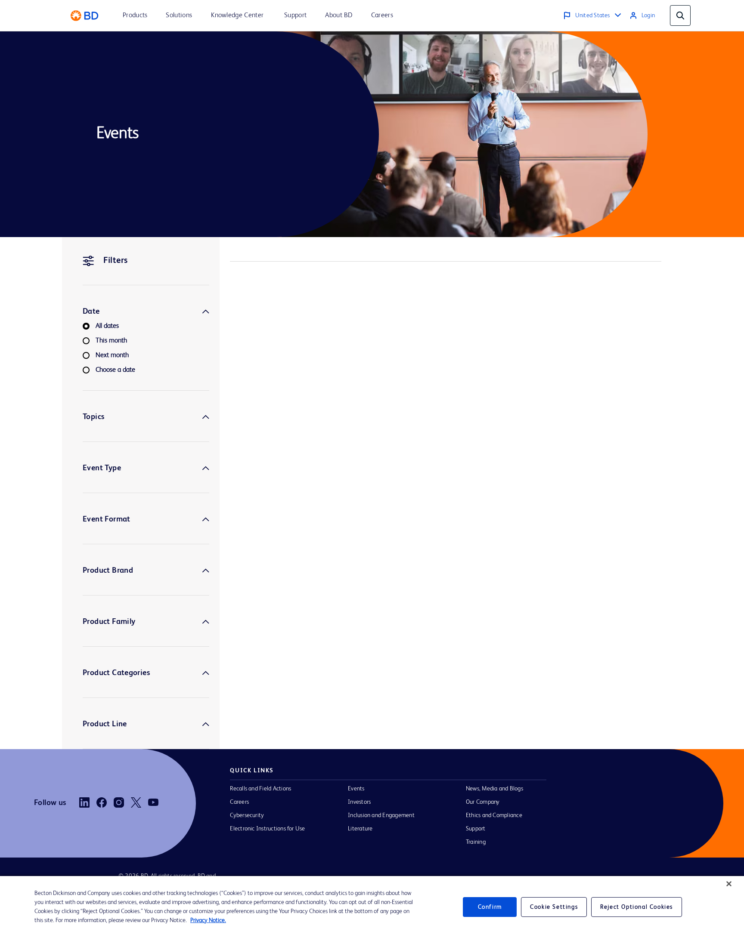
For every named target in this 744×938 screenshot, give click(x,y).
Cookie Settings (554, 907)
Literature (360, 829)
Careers (239, 802)
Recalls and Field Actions (260, 789)
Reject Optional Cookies (636, 907)
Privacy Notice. (208, 920)
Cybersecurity (247, 815)
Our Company (483, 802)
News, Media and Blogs (494, 789)
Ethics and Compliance (494, 815)
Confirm (490, 907)
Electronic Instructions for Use (267, 829)
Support (476, 829)
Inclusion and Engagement (381, 815)
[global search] (680, 15)
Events (356, 789)
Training (476, 842)
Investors (359, 802)
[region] (372, 907)
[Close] (729, 883)
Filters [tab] (115, 260)
